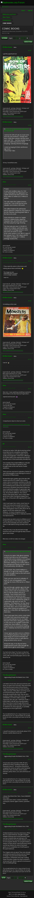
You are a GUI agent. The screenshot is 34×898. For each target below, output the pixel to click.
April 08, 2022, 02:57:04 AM (9, 184)
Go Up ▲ (23, 892)
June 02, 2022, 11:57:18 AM (9, 547)
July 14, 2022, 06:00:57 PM (9, 680)
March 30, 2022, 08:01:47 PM (10, 50)
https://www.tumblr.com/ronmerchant (13, 116)
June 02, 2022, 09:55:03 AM (9, 446)
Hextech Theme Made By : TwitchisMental (17, 896)
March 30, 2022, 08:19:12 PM (10, 125)
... (19, 38)
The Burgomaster (9, 675)
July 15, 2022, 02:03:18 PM (9, 727)
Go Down (4, 38)
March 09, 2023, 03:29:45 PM (10, 792)
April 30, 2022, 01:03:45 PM (9, 300)
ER (3, 444)
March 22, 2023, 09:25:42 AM (10, 829)
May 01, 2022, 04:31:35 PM (9, 388)
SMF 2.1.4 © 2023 (13, 894)
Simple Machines (21, 894)
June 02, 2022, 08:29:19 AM (9, 417)
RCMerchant (7, 47)
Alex (4, 182)
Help (9, 892)
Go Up (3, 877)
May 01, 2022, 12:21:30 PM (9, 359)
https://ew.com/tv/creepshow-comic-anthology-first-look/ (16, 425)
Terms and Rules (16, 892)
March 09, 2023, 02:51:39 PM (10, 759)
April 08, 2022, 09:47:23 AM (9, 260)
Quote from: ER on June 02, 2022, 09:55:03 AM (17, 551)
